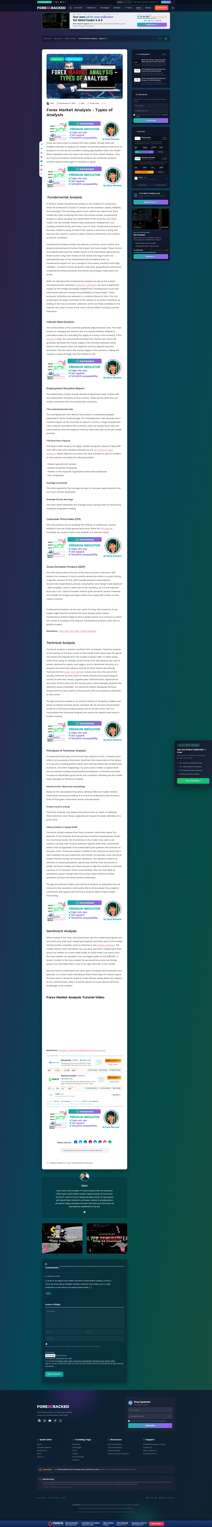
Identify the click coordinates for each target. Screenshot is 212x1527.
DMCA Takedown (150, 1450)
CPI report (105, 528)
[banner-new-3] (84, 131)
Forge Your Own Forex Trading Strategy (77, 631)
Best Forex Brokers (115, 1444)
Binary (148, 8)
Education (58, 38)
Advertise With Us (150, 1454)
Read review (113, 1064)
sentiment (88, 1163)
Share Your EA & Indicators (118, 1454)
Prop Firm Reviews (115, 1447)
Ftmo (74, 1450)
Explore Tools (149, 202)
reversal (66, 870)
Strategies (104, 8)
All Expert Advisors (44, 1447)
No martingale (78, 1457)
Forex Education (114, 1450)
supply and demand (74, 672)
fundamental (77, 1163)
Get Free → (166, 2)
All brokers (142, 185)
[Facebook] (56, 2)
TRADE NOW (156, 1523)
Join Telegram (45, 2)
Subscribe (152, 120)
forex (68, 1163)
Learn (138, 8)
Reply (48, 1293)
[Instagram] (63, 2)
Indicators (91, 8)
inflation (50, 339)
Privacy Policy (162, 1421)
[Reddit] (65, 2)
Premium (163, 8)
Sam (84, 1185)
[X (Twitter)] (58, 2)
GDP (112, 222)
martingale (76, 1447)
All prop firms (159, 185)
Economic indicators (86, 285)
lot (59, 591)
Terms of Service (54, 1498)
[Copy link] (166, 38)
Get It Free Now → (193, 781)
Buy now (149, 256)
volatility (50, 267)
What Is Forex (70, 38)
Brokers (117, 8)
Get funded (113, 1077)
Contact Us (147, 1447)
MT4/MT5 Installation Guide (154, 1444)
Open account (112, 1060)
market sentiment (106, 945)
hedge (75, 1454)
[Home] (70, 8)
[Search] (173, 8)
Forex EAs (78, 8)
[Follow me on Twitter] (84, 1212)
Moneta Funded (68, 1076)
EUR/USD (111, 956)
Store (39, 1454)
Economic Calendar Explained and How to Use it (81, 1050)
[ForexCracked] (51, 8)
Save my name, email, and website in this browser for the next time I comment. (72, 1346)
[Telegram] (54, 2)
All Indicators (42, 1450)
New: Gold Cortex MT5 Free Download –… (147, 2)
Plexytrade (66, 1060)
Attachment (49, 1352)
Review (160, 152)
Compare (66, 1101)
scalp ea (75, 1460)
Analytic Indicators (57, 1163)
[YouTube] (61, 2)
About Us (40, 1457)
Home (48, 38)
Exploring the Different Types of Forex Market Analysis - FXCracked (72, 1273)
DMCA (64, 1498)
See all (56, 1101)
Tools (129, 8)
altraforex (76, 1444)
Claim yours (151, 25)
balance (117, 584)
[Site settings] (173, 2)
